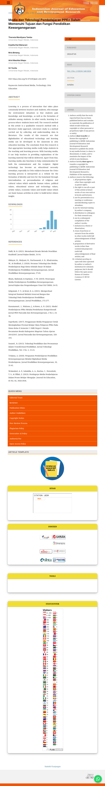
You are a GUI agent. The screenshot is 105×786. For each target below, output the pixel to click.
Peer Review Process (18, 423)
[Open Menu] (8, 2)
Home (11, 13)
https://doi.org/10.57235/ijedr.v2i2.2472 (29, 79)
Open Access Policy (18, 444)
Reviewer (14, 403)
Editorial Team (16, 397)
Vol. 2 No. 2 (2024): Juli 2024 (38, 13)
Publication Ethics (17, 408)
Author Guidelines (17, 413)
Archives (20, 13)
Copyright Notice (17, 418)
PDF (70, 39)
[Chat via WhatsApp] (98, 779)
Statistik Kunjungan (53, 766)
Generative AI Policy (18, 433)
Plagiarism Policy (17, 428)
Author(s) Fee (15, 438)
